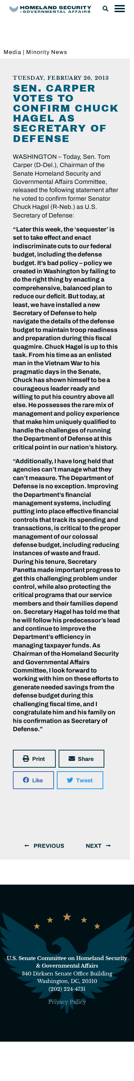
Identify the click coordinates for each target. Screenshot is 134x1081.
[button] (105, 8)
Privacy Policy (67, 1002)
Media (12, 52)
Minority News (46, 52)
